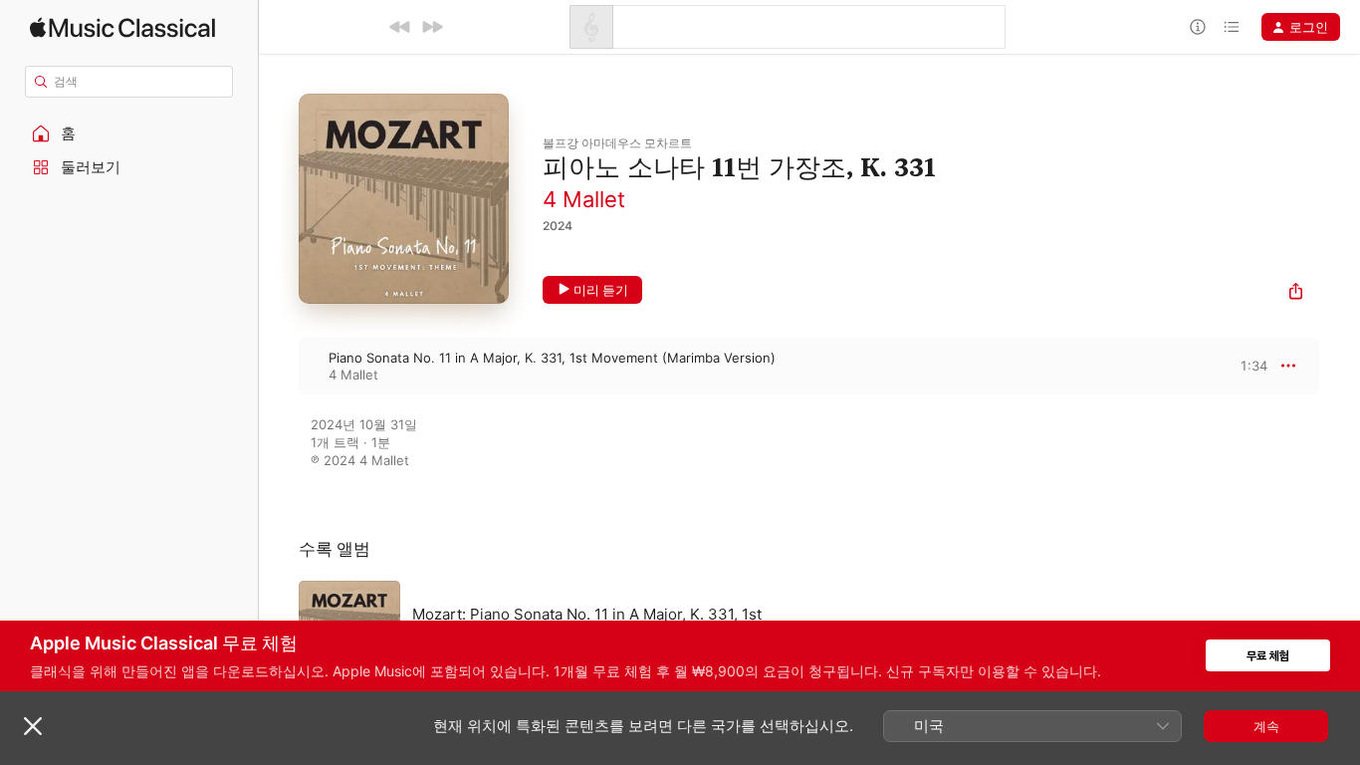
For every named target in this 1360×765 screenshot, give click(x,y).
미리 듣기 (600, 290)
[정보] (1198, 27)
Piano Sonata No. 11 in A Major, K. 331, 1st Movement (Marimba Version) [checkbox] (552, 358)
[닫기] (33, 726)
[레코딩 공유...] (1295, 293)
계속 (1266, 726)
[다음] (432, 27)
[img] (122, 27)
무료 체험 (1268, 655)
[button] (129, 133)
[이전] (400, 27)
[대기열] (1231, 27)
